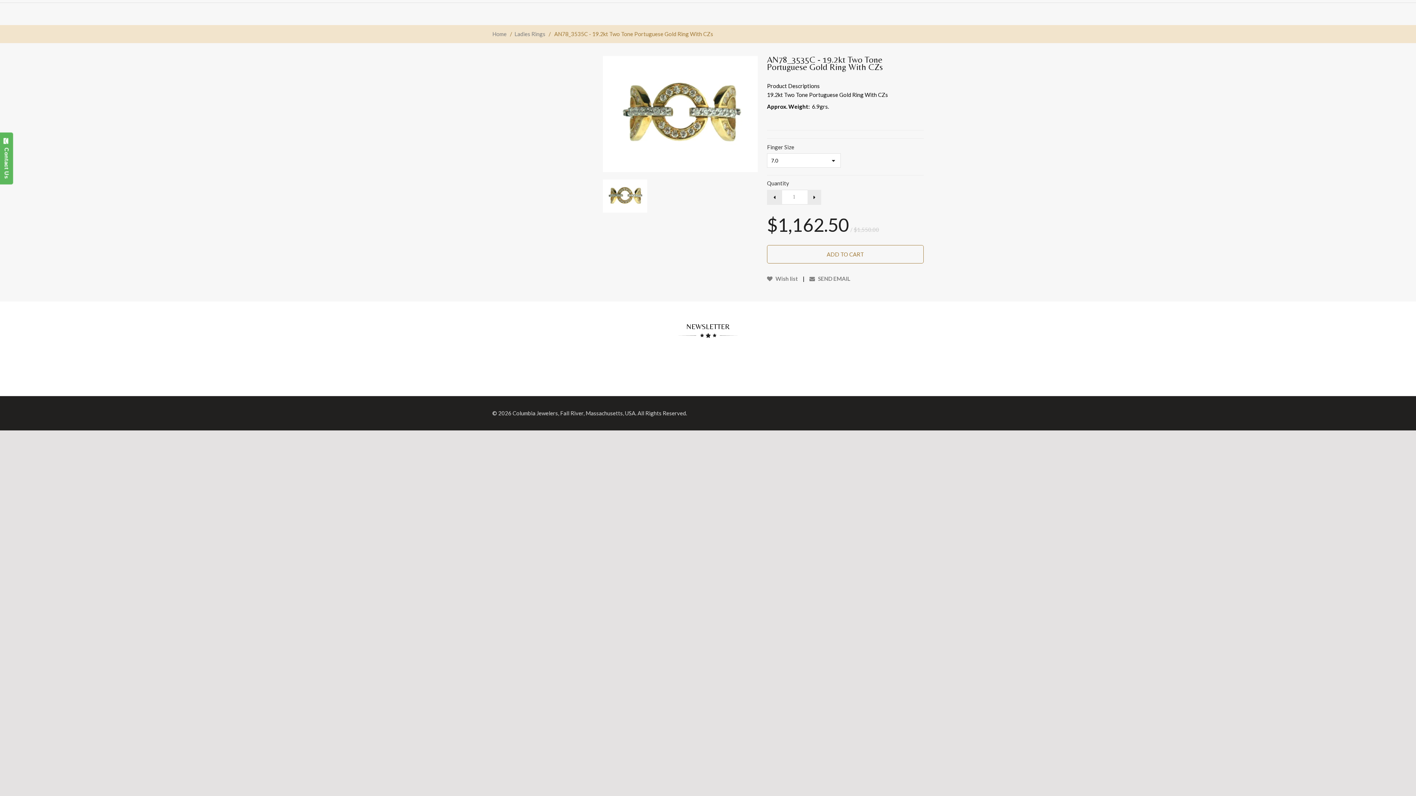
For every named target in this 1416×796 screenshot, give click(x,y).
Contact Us (7, 161)
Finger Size (780, 147)
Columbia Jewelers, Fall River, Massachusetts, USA (574, 413)
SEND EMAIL (833, 278)
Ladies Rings (529, 34)
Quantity (778, 183)
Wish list (786, 278)
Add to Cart (845, 254)
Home (499, 34)
